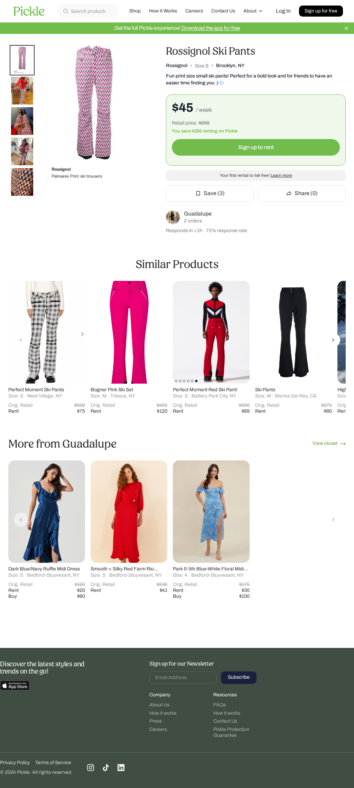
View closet (325, 443)
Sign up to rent (256, 147)
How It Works (163, 10)
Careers (194, 10)
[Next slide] (333, 340)
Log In (283, 11)
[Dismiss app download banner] (346, 28)
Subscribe (239, 677)
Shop (135, 10)
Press (155, 721)
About (250, 10)
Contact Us (223, 10)
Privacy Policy (15, 762)
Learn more (281, 175)
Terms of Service (53, 762)
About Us (159, 704)
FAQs (219, 704)
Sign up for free (321, 10)
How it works (162, 713)
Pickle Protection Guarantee (231, 732)
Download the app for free (210, 28)
